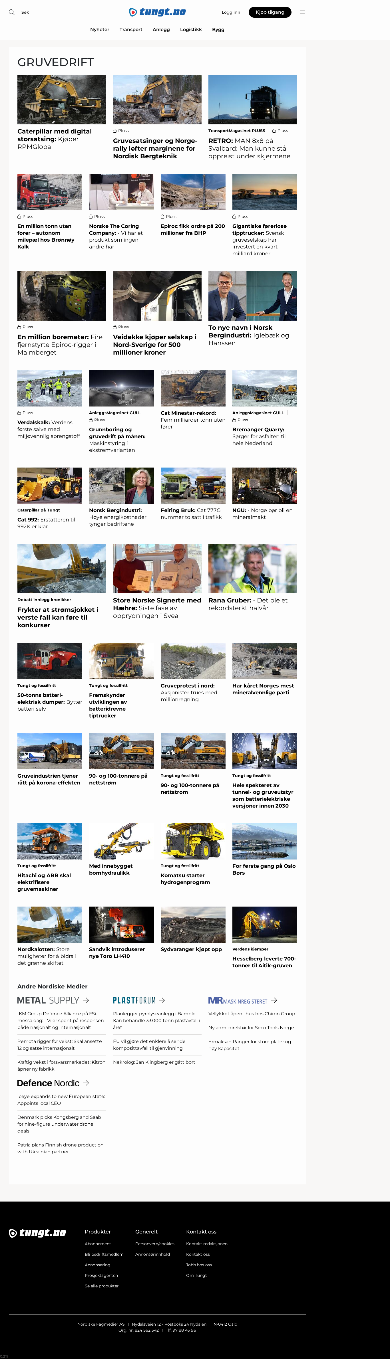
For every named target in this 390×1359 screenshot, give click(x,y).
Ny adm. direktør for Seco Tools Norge (251, 1027)
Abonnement (98, 1243)
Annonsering (97, 1264)
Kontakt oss (198, 1254)
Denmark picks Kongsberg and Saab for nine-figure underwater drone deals (59, 1124)
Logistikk (191, 29)
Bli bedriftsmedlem (104, 1254)
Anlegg (161, 29)
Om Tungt (196, 1275)
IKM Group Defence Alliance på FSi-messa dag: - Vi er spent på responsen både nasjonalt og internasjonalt (60, 1020)
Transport (131, 29)
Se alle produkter (102, 1286)
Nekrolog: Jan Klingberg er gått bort (154, 1062)
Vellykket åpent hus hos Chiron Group (251, 1013)
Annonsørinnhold (152, 1254)
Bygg (218, 29)
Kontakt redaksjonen (207, 1243)
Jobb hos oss (199, 1264)
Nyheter (99, 29)
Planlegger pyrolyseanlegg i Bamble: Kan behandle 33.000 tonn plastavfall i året (156, 1020)
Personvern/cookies (154, 1243)
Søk (25, 12)
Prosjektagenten (101, 1275)
